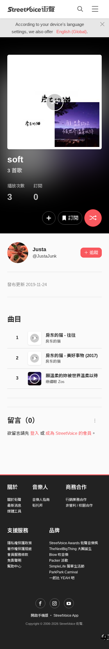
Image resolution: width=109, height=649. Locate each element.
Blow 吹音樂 (58, 555)
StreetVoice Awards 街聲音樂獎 (73, 543)
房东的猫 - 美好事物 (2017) (72, 355)
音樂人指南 (41, 500)
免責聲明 (14, 560)
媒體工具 (14, 511)
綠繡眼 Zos (55, 382)
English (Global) (71, 31)
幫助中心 (14, 566)
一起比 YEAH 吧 (61, 578)
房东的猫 (53, 341)
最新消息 (14, 505)
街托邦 (37, 505)
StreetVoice (31, 9)
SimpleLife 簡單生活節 (66, 566)
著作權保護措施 (19, 549)
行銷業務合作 (76, 500)
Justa (39, 249)
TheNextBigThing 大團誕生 (70, 549)
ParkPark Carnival (63, 572)
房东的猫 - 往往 (61, 335)
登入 (34, 433)
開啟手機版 (39, 615)
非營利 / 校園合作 (79, 505)
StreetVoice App (65, 615)
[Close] (102, 24)
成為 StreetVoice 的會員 (69, 433)
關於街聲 (14, 500)
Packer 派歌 (58, 560)
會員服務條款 (17, 555)
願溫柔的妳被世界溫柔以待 (72, 375)
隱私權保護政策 (19, 543)
